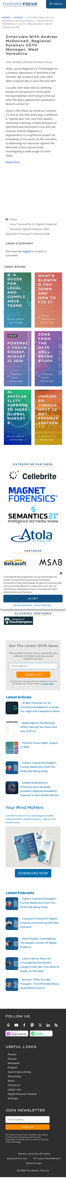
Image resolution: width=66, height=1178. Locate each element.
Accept (33, 598)
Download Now (33, 873)
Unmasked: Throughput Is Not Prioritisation (48, 409)
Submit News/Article (19, 1071)
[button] (61, 573)
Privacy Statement (42, 604)
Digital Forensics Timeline (22, 1093)
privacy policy (48, 684)
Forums (12, 1054)
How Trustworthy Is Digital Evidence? (33, 224)
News (18, 17)
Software (13, 1098)
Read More (13, 162)
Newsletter (14, 1063)
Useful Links (14, 1089)
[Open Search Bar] (43, 4)
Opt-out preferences (22, 604)
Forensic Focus (16, 376)
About (11, 1080)
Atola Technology (49, 317)
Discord (12, 1058)
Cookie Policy (17, 1158)
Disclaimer (34, 1163)
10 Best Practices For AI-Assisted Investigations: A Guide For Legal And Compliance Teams (17, 272)
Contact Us (14, 1085)
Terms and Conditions (34, 1153)
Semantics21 (49, 436)
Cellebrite (17, 319)
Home (6, 17)
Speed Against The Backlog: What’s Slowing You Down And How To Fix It (48, 278)
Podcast (12, 1067)
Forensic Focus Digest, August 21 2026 (17, 352)
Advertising (14, 1076)
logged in (28, 251)
